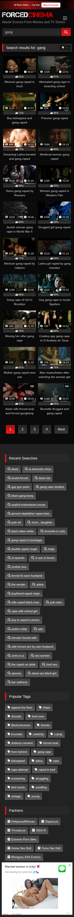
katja (51, 549)
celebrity (38, 734)
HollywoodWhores (23, 821)
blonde (45, 725)
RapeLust (51, 821)
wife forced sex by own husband (32, 646)
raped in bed (47, 769)
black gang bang (22, 495)
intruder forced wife (24, 637)
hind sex (51, 664)
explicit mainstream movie (28, 504)
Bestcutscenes (20, 725)
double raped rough (24, 549)
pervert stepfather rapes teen (31, 513)
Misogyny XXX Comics (25, 857)
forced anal (50, 743)
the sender (18, 584)
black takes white (23, 531)
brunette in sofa (55, 531)
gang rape (44, 751)
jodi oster (56, 602)
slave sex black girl (44, 673)
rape (56, 760)
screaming (18, 778)
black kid (44, 478)
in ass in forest (44, 557)
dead (15, 469)
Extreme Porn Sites (23, 839)
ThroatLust (18, 830)
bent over (38, 716)
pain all (16, 522)
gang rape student (52, 486)
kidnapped (18, 760)
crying (58, 734)
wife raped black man (25, 602)
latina (39, 760)
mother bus (19, 566)
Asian (46, 707)
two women (42, 655)
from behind (19, 751)
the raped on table (23, 664)
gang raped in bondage (27, 540)
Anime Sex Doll (21, 848)
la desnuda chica (40, 469)
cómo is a (18, 655)
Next (61, 429)
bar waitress (19, 682)
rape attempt (19, 769)
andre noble (19, 629)
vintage (16, 796)
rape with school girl (24, 611)
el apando (18, 557)
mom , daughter (42, 522)
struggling (42, 778)
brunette (16, 734)
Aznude (16, 716)
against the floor (21, 707)
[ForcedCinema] (30, 15)
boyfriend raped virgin (26, 593)
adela (40, 584)
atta (40, 629)
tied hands (18, 787)
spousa (16, 673)
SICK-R (41, 830)
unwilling (41, 787)
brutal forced (20, 478)
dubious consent (22, 743)
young (35, 796)
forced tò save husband (27, 575)
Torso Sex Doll (51, 848)
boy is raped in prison (25, 620)
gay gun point (20, 486)
